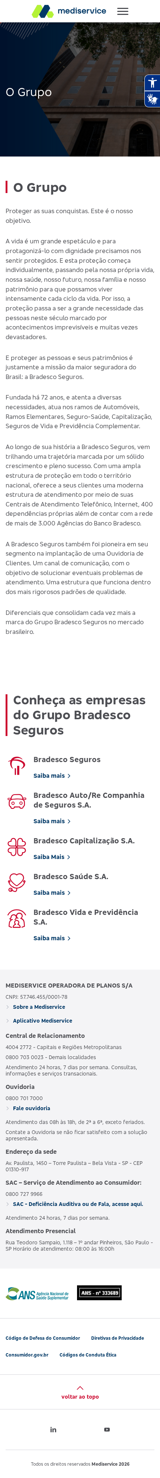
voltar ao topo (80, 1396)
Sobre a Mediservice (38, 1007)
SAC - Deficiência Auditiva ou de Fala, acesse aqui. (77, 1204)
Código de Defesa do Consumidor (43, 1338)
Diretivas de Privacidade (117, 1338)
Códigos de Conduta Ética (88, 1355)
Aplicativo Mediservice (42, 1020)
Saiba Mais (48, 856)
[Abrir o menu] (123, 11)
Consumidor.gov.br (27, 1355)
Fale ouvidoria (31, 1108)
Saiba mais (49, 775)
